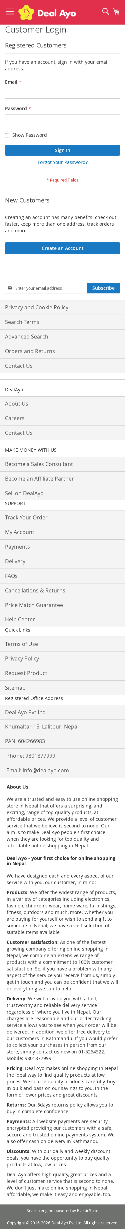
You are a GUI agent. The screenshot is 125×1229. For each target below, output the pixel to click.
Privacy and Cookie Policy (36, 307)
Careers (15, 418)
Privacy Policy (22, 658)
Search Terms (22, 322)
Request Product (26, 673)
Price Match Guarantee (34, 605)
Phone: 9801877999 (30, 755)
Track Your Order (26, 517)
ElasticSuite (87, 1210)
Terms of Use (21, 644)
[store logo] (47, 12)
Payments (17, 546)
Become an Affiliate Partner (39, 478)
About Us (16, 403)
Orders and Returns (30, 351)
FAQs (11, 575)
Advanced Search (26, 336)
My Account (19, 532)
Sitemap (15, 687)
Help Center (20, 619)
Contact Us (19, 365)
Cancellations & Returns (35, 590)
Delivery (15, 561)
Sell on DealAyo (24, 493)
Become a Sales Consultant (39, 464)
